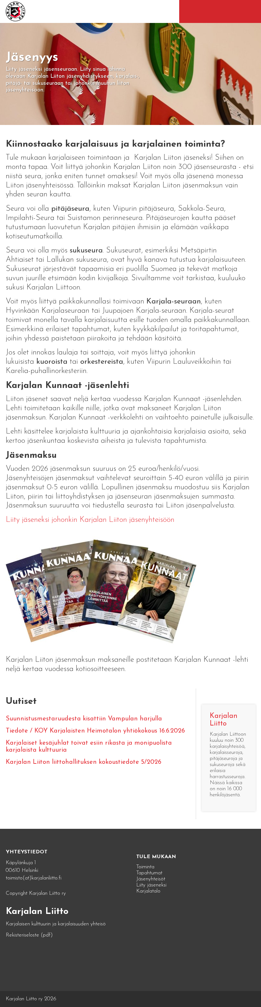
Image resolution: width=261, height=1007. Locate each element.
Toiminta (145, 867)
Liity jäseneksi (151, 885)
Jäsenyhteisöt (150, 879)
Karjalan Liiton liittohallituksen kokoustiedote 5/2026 (83, 762)
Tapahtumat (149, 873)
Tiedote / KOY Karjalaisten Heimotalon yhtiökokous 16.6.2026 (95, 731)
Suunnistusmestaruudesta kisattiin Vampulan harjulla (84, 719)
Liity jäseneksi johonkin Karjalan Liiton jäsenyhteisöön (90, 520)
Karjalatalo (148, 891)
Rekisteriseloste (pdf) (29, 935)
